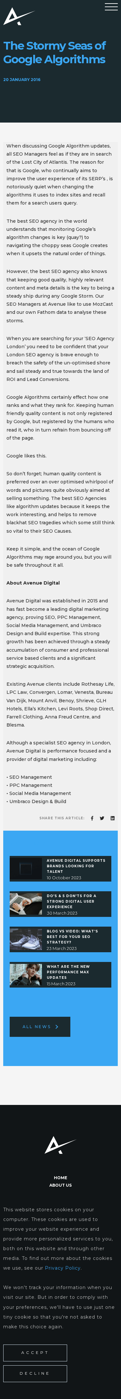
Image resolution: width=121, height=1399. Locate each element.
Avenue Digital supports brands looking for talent (76, 866)
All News (37, 1026)
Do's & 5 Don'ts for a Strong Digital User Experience (71, 901)
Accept (35, 1352)
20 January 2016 (21, 79)
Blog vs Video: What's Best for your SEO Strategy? (72, 936)
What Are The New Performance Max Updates (68, 972)
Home (60, 1177)
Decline (35, 1373)
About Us (60, 1185)
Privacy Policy (63, 1268)
